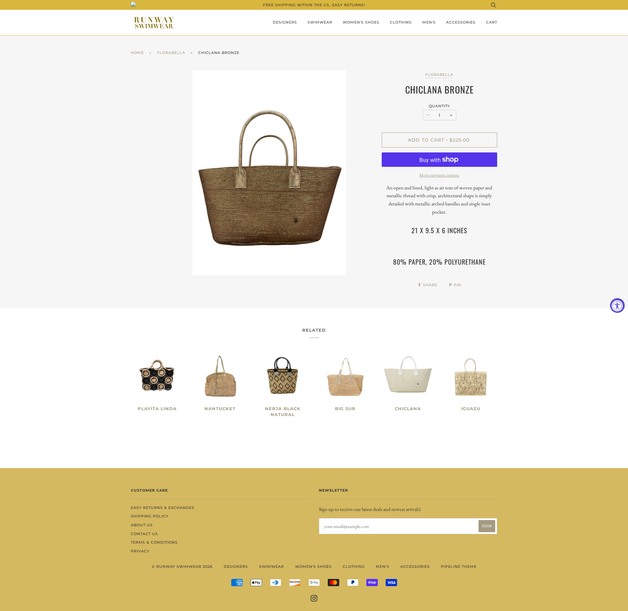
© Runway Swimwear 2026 (182, 566)
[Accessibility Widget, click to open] (617, 305)
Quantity (439, 106)
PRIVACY (140, 551)
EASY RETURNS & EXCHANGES (162, 507)
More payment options (439, 175)
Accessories (461, 22)
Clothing (401, 22)
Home (137, 52)
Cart (491, 22)
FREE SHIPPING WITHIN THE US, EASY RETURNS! (314, 5)
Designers (285, 22)
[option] (269, 172)
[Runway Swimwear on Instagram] (314, 599)
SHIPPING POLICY (149, 516)
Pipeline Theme (459, 566)
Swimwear (319, 22)
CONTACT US (144, 534)
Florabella (171, 52)
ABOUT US (142, 525)
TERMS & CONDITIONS (154, 542)
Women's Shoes (361, 22)
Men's (429, 22)
